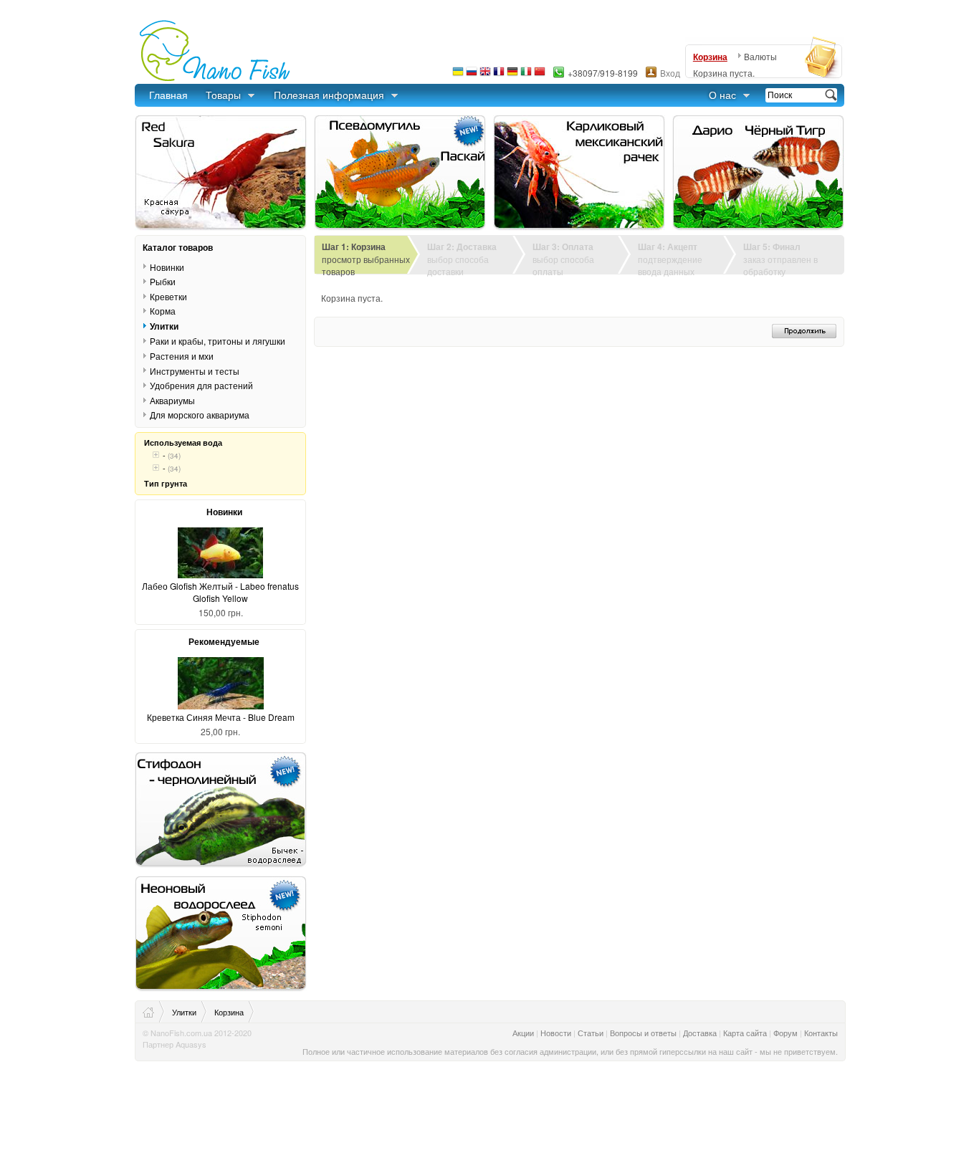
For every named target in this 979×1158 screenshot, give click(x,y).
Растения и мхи (182, 356)
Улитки (164, 326)
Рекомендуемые (223, 641)
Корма (163, 311)
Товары (223, 94)
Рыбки (163, 281)
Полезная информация (329, 94)
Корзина (710, 56)
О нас (722, 94)
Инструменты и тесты (194, 370)
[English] (485, 75)
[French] (499, 75)
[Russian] (471, 75)
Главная (168, 94)
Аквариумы (172, 400)
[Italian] (526, 75)
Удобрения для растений (201, 385)
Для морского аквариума (199, 414)
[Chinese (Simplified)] (539, 75)
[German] (512, 75)
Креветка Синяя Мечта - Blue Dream (221, 717)
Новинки (167, 266)
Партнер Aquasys (174, 1044)
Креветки (168, 296)
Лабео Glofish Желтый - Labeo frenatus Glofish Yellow (220, 592)
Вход (670, 73)
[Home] (154, 1012)
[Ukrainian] (458, 75)
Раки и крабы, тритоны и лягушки (217, 341)
